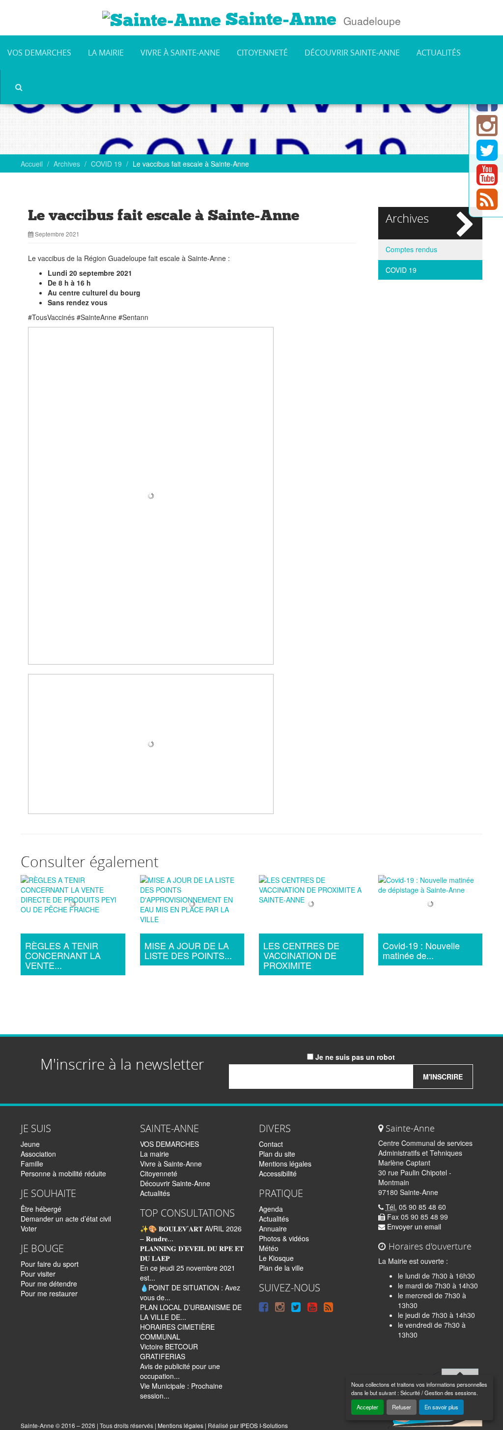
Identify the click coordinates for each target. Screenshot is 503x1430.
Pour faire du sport (50, 1264)
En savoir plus (441, 1407)
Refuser (401, 1407)
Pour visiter (38, 1274)
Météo (269, 1248)
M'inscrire (443, 1076)
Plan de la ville (281, 1268)
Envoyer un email (413, 1226)
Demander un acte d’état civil (66, 1219)
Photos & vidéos (284, 1238)
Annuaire (273, 1228)
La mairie (106, 52)
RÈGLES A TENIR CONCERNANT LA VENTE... (63, 955)
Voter (29, 1228)
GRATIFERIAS (162, 1356)
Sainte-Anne (278, 19)
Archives (67, 164)
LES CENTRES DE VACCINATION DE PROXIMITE (301, 955)
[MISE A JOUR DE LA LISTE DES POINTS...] (192, 905)
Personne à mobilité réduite (63, 1173)
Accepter (367, 1407)
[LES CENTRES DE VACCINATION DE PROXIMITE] (311, 905)
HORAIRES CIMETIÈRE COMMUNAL (177, 1332)
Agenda (271, 1209)
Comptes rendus (411, 249)
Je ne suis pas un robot (354, 1057)
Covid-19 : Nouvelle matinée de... (421, 951)
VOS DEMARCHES (39, 52)
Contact (271, 1144)
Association (38, 1154)
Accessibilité (278, 1173)
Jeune (30, 1144)
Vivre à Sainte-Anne (180, 52)
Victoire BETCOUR (169, 1346)
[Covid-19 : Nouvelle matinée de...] (430, 905)
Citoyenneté (262, 52)
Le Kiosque (276, 1258)
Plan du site (277, 1154)
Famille (32, 1163)
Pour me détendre (49, 1283)
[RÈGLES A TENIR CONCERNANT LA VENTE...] (73, 905)
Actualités (439, 52)
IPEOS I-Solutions (264, 1425)
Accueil (32, 164)
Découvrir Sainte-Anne (352, 52)
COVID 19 (106, 164)
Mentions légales (285, 1163)
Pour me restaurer (49, 1293)
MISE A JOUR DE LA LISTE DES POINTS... (188, 951)
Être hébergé (41, 1209)
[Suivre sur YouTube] (487, 180)
